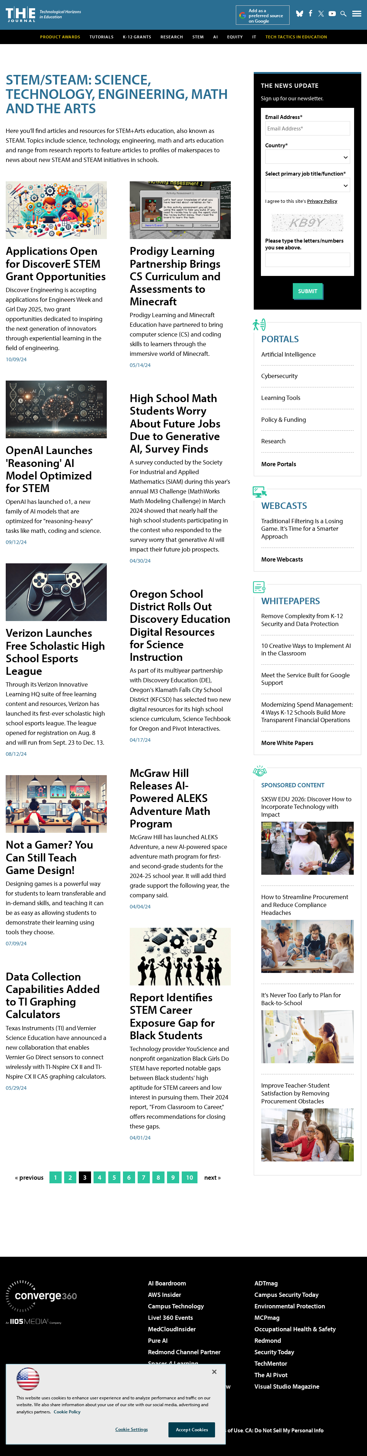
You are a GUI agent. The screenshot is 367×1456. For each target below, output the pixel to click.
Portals (280, 338)
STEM (198, 36)
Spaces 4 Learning (173, 1363)
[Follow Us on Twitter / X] (321, 13)
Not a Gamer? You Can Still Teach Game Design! (49, 857)
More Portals (278, 464)
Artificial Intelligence (288, 354)
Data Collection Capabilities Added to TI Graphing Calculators (53, 995)
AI (215, 36)
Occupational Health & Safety (295, 1329)
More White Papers (287, 743)
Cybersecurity (279, 376)
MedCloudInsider (172, 1329)
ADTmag (266, 1283)
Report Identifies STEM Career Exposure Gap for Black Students (172, 1016)
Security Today (274, 1352)
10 (189, 1177)
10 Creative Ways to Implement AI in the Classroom (306, 649)
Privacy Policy (322, 200)
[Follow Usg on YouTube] (332, 13)
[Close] (214, 1372)
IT (254, 36)
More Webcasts (282, 559)
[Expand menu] (357, 15)
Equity (235, 36)
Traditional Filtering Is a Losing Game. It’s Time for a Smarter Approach (302, 528)
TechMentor (270, 1363)
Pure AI (158, 1340)
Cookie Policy (67, 1411)
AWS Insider (164, 1294)
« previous (29, 1177)
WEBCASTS (284, 505)
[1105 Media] (41, 1361)
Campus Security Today (286, 1294)
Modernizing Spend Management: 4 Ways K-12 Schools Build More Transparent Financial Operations (307, 712)
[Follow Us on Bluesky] (299, 13)
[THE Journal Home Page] (43, 14)
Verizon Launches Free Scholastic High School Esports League (55, 651)
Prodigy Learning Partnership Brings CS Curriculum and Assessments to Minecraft (175, 275)
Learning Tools (280, 397)
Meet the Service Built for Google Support (305, 679)
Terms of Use (227, 1430)
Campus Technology (176, 1306)
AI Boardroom (167, 1283)
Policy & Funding (283, 419)
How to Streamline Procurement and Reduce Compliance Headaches (304, 904)
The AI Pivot (270, 1375)
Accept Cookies (192, 1429)
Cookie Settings (131, 1429)
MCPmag (267, 1317)
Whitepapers (290, 600)
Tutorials (102, 36)
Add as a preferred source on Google (266, 15)
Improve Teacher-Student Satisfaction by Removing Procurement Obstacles (295, 1093)
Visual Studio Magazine (286, 1386)
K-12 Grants (137, 36)
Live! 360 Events (170, 1317)
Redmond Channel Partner (184, 1352)
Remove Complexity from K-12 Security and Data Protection (302, 620)
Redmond (267, 1340)
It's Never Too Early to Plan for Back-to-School (301, 999)
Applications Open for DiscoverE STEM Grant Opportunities (56, 263)
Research (172, 36)
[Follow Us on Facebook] (310, 13)
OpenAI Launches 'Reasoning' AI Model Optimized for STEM (49, 469)
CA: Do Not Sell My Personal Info (284, 1430)
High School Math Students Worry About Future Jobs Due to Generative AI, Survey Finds (175, 423)
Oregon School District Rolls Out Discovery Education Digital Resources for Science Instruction (180, 625)
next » (212, 1177)
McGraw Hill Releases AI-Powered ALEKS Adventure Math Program (170, 797)
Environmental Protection (289, 1306)
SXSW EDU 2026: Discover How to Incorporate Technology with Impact (306, 806)
